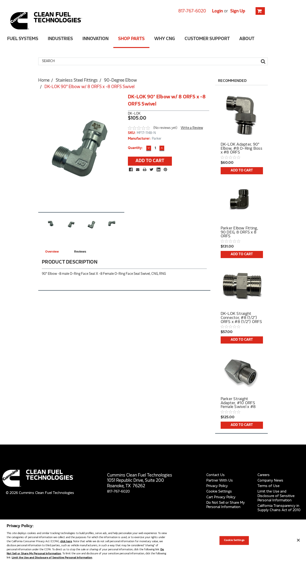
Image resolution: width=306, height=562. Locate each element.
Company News (270, 480)
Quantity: (135, 148)
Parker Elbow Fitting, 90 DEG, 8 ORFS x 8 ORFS (239, 232)
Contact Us (215, 475)
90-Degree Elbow (120, 81)
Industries (60, 39)
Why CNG (164, 39)
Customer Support (207, 39)
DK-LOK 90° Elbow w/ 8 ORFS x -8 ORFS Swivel (89, 87)
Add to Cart (242, 170)
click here (66, 541)
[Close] (298, 540)
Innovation (95, 39)
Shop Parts (131, 39)
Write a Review (192, 128)
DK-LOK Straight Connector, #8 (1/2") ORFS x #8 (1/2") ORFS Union (241, 317)
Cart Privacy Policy (220, 497)
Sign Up (237, 11)
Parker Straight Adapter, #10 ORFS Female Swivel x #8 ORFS (238, 403)
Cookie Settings (219, 491)
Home (43, 81)
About (246, 39)
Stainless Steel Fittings (77, 81)
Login (217, 11)
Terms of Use (268, 486)
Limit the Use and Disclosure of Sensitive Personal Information (276, 496)
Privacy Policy (217, 486)
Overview (52, 252)
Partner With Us (219, 480)
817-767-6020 (192, 11)
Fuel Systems (22, 39)
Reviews (80, 252)
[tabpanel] (241, 130)
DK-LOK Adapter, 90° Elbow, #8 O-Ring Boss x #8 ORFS (241, 148)
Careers (263, 475)
